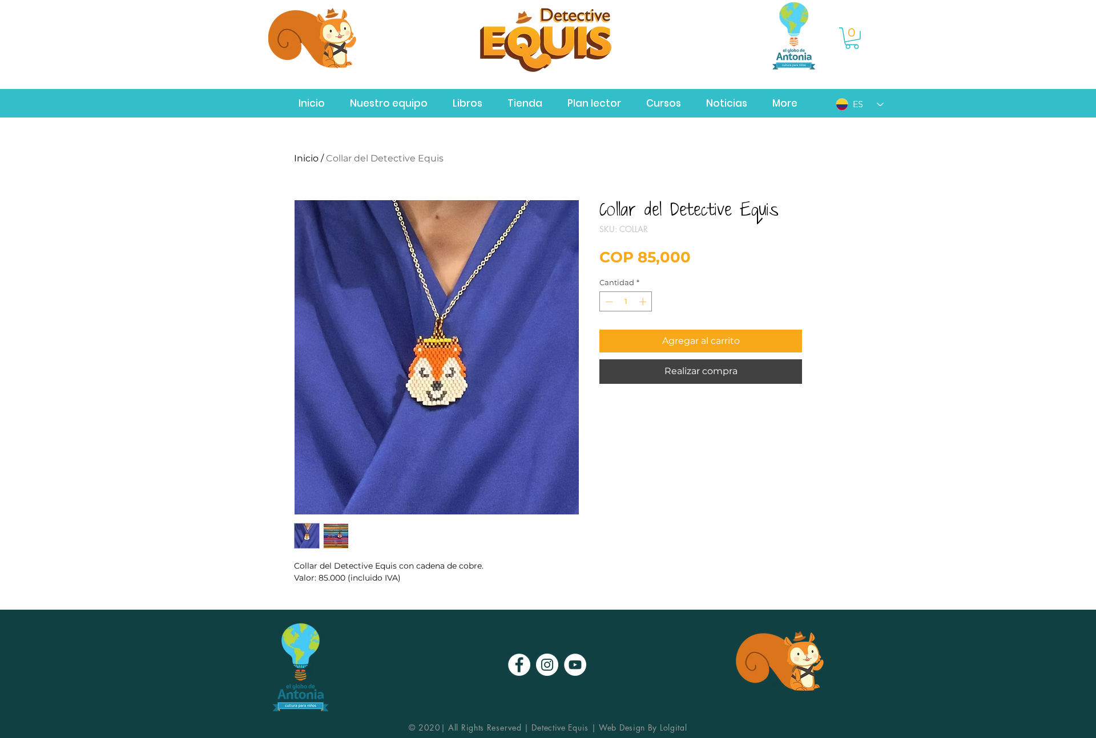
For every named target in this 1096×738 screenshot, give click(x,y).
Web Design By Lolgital (643, 727)
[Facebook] (519, 665)
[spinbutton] (626, 301)
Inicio (306, 158)
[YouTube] (575, 665)
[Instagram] (547, 665)
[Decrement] (608, 301)
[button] (852, 38)
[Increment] (644, 301)
